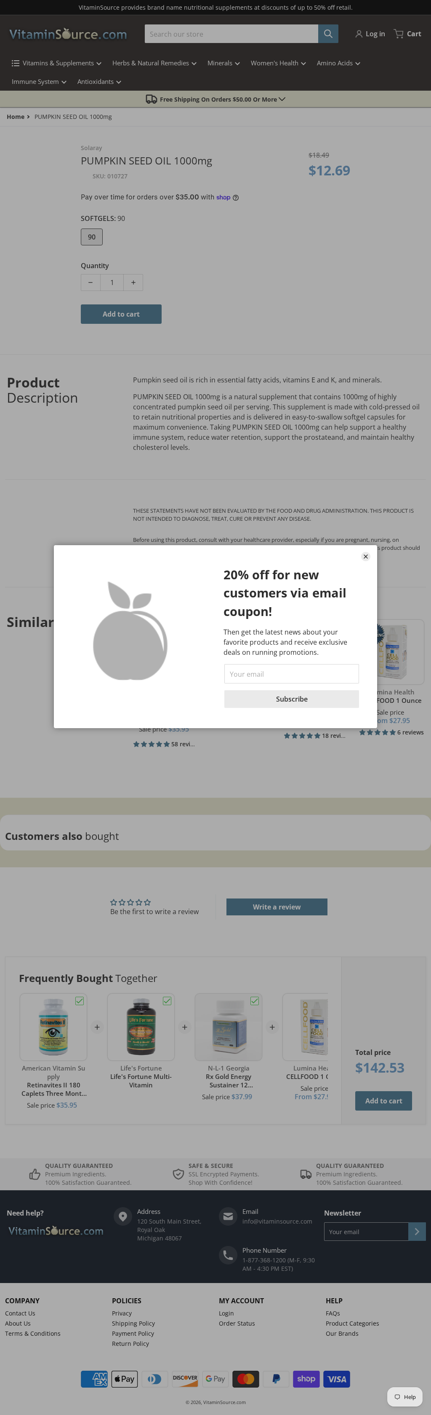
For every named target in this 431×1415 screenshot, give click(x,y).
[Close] (365, 556)
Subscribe (292, 699)
